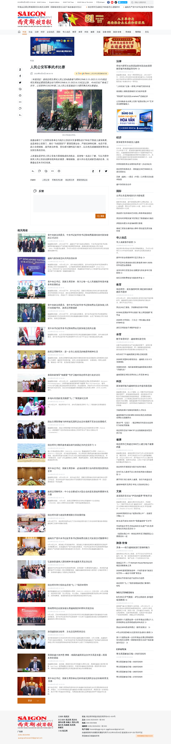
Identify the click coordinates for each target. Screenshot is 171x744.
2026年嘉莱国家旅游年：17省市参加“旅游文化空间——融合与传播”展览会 (134, 571)
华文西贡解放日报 (34, 19)
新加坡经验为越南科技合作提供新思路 (134, 386)
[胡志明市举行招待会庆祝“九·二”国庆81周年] (31, 593)
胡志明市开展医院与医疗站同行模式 (131, 467)
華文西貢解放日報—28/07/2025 (129, 672)
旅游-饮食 (117, 32)
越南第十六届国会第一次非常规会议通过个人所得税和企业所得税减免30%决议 (135, 621)
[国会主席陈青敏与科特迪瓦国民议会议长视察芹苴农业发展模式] (31, 429)
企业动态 (50, 32)
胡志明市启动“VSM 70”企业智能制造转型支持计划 (134, 431)
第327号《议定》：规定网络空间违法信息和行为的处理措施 (134, 424)
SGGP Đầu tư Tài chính (85, 2)
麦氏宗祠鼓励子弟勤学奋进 (127, 328)
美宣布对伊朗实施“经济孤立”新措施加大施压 (135, 218)
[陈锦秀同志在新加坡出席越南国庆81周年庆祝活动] (31, 616)
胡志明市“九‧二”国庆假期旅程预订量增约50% (133, 584)
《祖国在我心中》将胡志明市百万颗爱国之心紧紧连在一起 (135, 535)
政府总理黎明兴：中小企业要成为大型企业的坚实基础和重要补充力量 (78, 493)
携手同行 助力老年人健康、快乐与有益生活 (134, 479)
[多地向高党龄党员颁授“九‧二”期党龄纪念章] (31, 406)
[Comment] (20, 108)
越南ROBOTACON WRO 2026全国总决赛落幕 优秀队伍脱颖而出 (134, 416)
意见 (147, 32)
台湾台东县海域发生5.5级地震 (130, 195)
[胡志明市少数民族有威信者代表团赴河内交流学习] (31, 453)
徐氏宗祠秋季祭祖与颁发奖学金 (129, 278)
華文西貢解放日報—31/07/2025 (131, 654)
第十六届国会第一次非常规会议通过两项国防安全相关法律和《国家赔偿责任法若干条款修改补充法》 (135, 640)
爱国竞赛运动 (82, 180)
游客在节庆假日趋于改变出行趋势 (130, 578)
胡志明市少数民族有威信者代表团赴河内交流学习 (71, 445)
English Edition (54, 2)
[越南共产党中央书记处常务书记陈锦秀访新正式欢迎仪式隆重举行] (31, 546)
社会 (30, 32)
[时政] (20, 115)
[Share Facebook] (20, 76)
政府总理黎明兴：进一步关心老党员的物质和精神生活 (73, 351)
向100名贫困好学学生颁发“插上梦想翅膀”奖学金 (134, 313)
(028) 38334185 (24, 735)
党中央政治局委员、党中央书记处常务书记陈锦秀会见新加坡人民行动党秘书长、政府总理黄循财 (78, 306)
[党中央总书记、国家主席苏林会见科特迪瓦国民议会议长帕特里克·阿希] (31, 686)
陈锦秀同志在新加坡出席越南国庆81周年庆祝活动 (71, 608)
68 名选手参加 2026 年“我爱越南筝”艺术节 (134, 521)
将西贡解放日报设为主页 (145, 736)
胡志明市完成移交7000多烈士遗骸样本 (50, 7)
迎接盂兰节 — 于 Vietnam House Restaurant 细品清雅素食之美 (134, 564)
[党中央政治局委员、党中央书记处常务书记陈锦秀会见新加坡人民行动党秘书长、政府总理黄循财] (31, 313)
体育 (80, 32)
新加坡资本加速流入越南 (127, 142)
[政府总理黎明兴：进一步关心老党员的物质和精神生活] (31, 359)
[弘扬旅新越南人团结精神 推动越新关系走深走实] (31, 569)
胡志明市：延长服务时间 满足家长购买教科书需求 (134, 290)
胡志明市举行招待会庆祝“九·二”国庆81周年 (68, 585)
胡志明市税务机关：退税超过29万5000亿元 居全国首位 (134, 170)
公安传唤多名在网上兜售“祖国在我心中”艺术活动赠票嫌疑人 (135, 102)
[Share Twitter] (20, 82)
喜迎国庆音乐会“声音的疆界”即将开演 (134, 496)
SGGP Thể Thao (68, 2)
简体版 (128, 32)
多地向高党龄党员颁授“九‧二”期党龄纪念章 (68, 398)
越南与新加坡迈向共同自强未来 (62, 258)
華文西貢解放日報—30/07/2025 (129, 662)
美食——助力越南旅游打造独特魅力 (133, 547)
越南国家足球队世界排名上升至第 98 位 (132, 375)
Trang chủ (19, 32)
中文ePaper (100, 2)
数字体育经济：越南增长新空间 (131, 339)
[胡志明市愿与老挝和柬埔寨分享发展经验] (31, 523)
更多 (30, 701)
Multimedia (125, 592)
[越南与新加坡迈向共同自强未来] (31, 266)
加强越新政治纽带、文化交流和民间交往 (66, 631)
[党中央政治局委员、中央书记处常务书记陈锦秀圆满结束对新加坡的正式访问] (31, 243)
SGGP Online (41, 2)
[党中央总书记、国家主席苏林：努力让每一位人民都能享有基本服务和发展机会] (31, 289)
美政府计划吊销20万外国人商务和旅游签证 (134, 213)
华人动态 (66, 32)
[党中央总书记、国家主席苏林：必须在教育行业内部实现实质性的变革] (31, 476)
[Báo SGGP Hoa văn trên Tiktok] (115, 2)
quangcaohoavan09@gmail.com (30, 738)
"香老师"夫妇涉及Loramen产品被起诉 (132, 96)
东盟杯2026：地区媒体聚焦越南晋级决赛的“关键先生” (134, 368)
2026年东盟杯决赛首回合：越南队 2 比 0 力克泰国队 (134, 360)
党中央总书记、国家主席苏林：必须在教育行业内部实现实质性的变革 (78, 469)
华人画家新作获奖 (125, 242)
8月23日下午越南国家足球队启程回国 (131, 354)
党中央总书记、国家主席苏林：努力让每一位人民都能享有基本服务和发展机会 (78, 283)
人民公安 (45, 180)
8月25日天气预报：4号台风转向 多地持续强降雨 (134, 598)
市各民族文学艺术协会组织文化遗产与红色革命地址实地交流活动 (135, 527)
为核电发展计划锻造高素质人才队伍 (131, 410)
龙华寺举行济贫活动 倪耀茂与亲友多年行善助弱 (134, 271)
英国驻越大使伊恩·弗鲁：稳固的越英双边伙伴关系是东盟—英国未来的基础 (77, 656)
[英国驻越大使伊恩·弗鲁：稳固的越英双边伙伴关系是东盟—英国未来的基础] (31, 663)
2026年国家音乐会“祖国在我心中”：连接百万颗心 (134, 514)
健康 (92, 32)
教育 (74, 32)
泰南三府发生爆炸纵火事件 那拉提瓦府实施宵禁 (134, 229)
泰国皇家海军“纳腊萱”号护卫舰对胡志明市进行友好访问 (74, 375)
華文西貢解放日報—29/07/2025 (129, 667)
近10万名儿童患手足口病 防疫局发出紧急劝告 (134, 473)
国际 (58, 32)
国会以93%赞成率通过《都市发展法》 (132, 627)
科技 (86, 32)
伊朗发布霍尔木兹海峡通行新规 (129, 223)
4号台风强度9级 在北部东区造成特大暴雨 (133, 632)
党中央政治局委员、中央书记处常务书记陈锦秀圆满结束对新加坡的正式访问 (78, 236)
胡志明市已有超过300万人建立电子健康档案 (135, 445)
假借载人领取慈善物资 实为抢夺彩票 (131, 91)
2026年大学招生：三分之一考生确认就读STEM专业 (133, 321)
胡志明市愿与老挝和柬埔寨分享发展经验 (66, 515)
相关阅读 (22, 230)
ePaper (121, 649)
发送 (102, 216)
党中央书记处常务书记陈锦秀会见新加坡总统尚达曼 (72, 328)
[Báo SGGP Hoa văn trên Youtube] (112, 2)
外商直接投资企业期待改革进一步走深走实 (134, 164)
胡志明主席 (69, 180)
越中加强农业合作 (123, 184)
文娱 (98, 32)
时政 (24, 32)
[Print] (20, 95)
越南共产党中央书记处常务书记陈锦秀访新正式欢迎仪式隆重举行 (98, 7)
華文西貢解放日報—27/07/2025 (129, 677)
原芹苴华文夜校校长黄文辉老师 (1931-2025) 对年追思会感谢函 (134, 264)
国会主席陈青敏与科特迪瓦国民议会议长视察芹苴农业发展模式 (77, 421)
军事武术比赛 (57, 180)
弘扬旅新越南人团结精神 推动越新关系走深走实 (70, 561)
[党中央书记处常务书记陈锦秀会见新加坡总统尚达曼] (31, 336)
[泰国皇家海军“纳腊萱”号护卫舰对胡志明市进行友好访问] (31, 383)
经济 (43, 32)
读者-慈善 (107, 32)
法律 (37, 32)
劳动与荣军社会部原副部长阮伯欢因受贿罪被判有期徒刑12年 (134, 67)
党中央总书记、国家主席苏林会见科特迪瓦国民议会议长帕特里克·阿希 (78, 679)
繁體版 (138, 32)
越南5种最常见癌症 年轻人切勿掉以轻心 (132, 484)
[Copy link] (20, 102)
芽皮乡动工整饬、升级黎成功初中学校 (132, 307)
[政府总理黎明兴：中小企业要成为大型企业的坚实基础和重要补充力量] (31, 499)
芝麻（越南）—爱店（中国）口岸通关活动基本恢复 (135, 178)
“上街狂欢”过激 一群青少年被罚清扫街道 (133, 86)
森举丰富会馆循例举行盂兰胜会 (129, 257)
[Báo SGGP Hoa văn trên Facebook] (108, 2)
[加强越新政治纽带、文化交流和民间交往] (31, 639)
